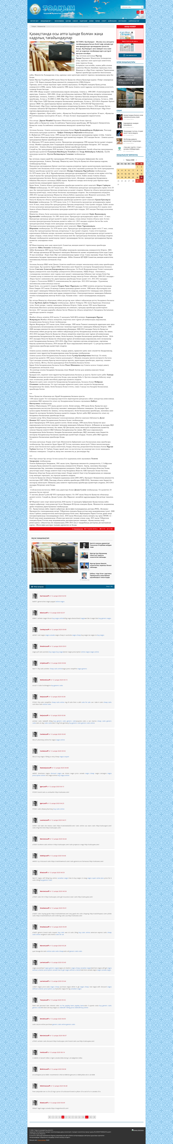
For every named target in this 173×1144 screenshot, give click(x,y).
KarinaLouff (44, 596)
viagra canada (50, 635)
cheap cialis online (56, 669)
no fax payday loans (67, 1006)
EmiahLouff (44, 1019)
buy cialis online (58, 809)
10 (83, 1117)
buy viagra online (58, 618)
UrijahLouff (44, 663)
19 (125, 177)
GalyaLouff (44, 697)
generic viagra (54, 968)
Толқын (72, 9)
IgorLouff (43, 787)
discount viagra (56, 773)
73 (90, 1117)
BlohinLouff (44, 1069)
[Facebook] (138, 12)
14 (133, 174)
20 (129, 177)
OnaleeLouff (44, 908)
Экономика (59, 21)
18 (122, 177)
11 (122, 174)
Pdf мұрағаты (131, 55)
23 (141, 177)
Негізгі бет (34, 21)
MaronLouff (44, 946)
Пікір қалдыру (38, 587)
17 (118, 177)
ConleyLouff (44, 629)
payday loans (79, 1006)
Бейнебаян (112, 21)
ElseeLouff (44, 1103)
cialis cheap (59, 951)
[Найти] (141, 7)
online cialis (47, 704)
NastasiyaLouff (45, 768)
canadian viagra (62, 878)
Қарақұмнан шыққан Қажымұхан (131, 124)
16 (141, 174)
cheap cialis (108, 702)
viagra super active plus (95, 878)
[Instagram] (142, 12)
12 (125, 174)
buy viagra (100, 635)
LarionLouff (44, 962)
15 (137, 174)
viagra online (94, 652)
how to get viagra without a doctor (69, 970)
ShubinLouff (44, 646)
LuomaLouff (44, 820)
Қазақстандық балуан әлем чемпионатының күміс (133, 116)
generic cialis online (88, 723)
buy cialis (61, 932)
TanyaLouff (44, 1000)
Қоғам (68, 21)
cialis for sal (60, 934)
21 (133, 177)
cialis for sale (86, 702)
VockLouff (43, 1052)
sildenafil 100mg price (66, 1008)
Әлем (91, 21)
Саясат (75, 21)
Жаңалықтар (46, 21)
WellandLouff (45, 680)
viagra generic (82, 669)
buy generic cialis (57, 685)
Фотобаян (122, 21)
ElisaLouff (43, 872)
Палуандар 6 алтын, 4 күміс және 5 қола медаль (133, 132)
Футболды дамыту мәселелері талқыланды (132, 140)
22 (137, 177)
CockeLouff (44, 734)
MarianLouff (44, 839)
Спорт (104, 21)
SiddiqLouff (44, 856)
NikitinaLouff (45, 1086)
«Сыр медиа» (42, 1140)
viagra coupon (64, 757)
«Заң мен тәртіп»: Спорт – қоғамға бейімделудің (133, 148)
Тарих (97, 21)
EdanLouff (44, 613)
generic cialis (71, 721)
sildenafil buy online (81, 1008)
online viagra (60, 601)
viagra (83, 618)
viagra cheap (76, 635)
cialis (46, 723)
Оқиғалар (83, 21)
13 (129, 174)
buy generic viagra (105, 618)
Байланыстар (134, 21)
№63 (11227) (130, 41)
